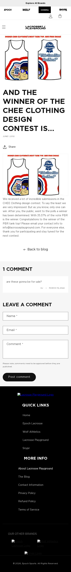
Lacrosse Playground (36, 440)
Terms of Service (28, 510)
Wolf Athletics (31, 432)
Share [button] (12, 147)
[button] (4, 27)
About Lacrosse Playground (35, 468)
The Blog (24, 477)
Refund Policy (27, 501)
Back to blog (37, 249)
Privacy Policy (27, 493)
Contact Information (30, 485)
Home (26, 415)
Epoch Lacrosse (33, 423)
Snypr (26, 448)
